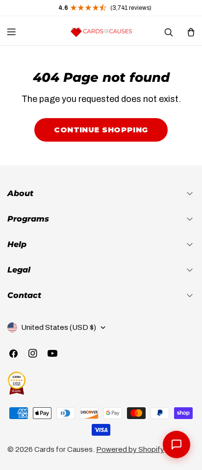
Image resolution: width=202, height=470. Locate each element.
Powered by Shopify (130, 449)
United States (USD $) (58, 327)
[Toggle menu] (11, 32)
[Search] (168, 32)
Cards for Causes (63, 449)
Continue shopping (101, 129)
